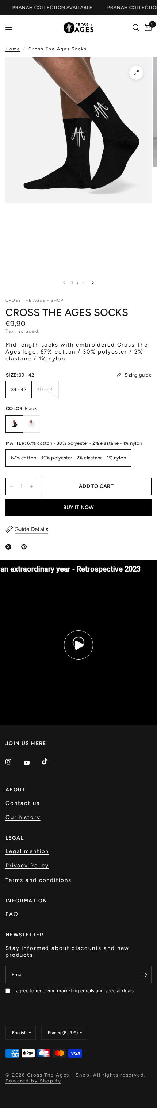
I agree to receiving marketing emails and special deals (73, 990)
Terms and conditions (38, 880)
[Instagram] (13, 762)
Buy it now (78, 507)
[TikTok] (50, 761)
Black (14, 424)
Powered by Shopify (33, 1081)
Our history (23, 817)
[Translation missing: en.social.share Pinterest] (25, 546)
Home (12, 48)
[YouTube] (32, 763)
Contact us (22, 803)
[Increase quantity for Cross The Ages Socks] (31, 486)
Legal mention (27, 851)
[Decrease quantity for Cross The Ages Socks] (11, 486)
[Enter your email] (144, 974)
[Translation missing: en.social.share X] (9, 546)
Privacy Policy (27, 865)
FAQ (12, 914)
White (31, 424)
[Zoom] (136, 73)
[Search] (136, 28)
